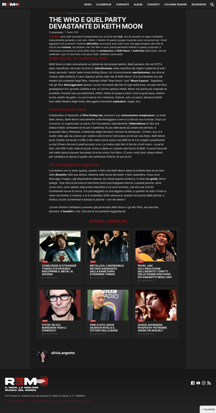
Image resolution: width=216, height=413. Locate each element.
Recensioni (199, 4)
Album (138, 4)
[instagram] (203, 382)
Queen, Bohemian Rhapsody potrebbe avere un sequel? (152, 327)
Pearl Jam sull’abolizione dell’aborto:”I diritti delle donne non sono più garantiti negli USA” (155, 271)
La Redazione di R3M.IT (15, 401)
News (87, 4)
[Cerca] (212, 4)
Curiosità (122, 4)
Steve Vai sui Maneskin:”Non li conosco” (54, 327)
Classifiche (103, 4)
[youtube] (198, 382)
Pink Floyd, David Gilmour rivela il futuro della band (104, 327)
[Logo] (11, 4)
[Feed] (209, 382)
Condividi (209, 409)
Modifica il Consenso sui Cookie (79, 401)
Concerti (153, 4)
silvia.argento (57, 32)
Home (51, 13)
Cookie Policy (57, 401)
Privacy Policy (43, 401)
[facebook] (193, 382)
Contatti (31, 401)
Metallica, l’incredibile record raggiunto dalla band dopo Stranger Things (107, 270)
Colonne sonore (175, 4)
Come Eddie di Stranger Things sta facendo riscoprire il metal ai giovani (59, 270)
